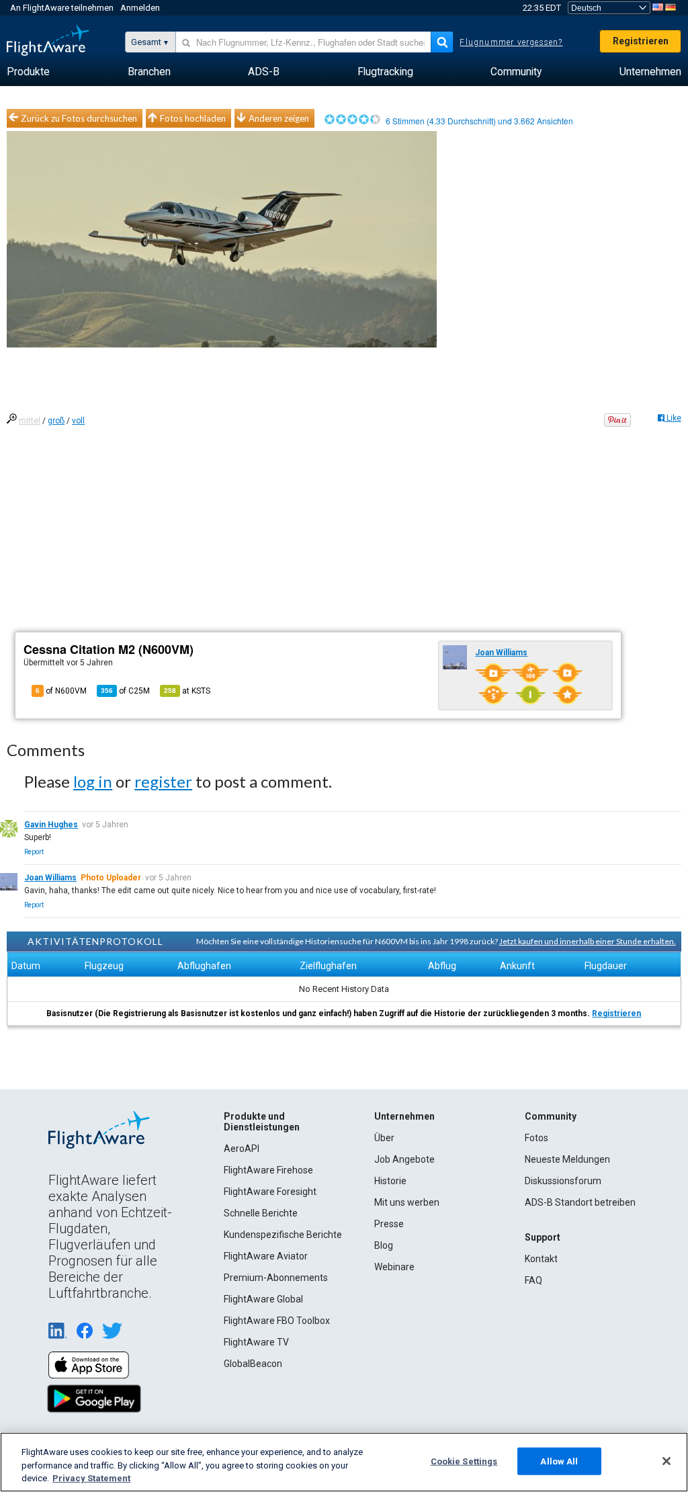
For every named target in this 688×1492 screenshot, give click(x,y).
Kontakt (541, 1258)
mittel (29, 420)
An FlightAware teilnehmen (62, 8)
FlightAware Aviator (266, 1256)
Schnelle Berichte (261, 1213)
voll (78, 420)
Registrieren (641, 41)
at (187, 691)
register (163, 781)
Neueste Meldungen (567, 1159)
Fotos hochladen (193, 118)
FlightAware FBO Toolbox (277, 1320)
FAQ (533, 1280)
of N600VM (61, 691)
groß (56, 420)
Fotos (536, 1137)
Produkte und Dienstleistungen (262, 1121)
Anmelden (140, 8)
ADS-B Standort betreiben (580, 1202)
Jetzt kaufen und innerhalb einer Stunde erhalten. (587, 941)
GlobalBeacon (253, 1363)
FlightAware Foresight (270, 1191)
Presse (389, 1223)
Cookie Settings (464, 1461)
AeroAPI (241, 1148)
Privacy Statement (91, 1478)
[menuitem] (28, 72)
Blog (383, 1245)
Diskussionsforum (563, 1180)
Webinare (394, 1266)
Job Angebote (404, 1159)
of (125, 691)
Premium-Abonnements (276, 1277)
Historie (390, 1180)
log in (92, 781)
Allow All (559, 1461)
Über (384, 1137)
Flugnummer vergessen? (511, 42)
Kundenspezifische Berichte (283, 1234)
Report (34, 851)
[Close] (666, 1461)
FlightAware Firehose (268, 1170)
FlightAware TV (256, 1342)
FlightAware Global (263, 1299)
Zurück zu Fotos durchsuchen (79, 118)
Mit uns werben (406, 1202)
